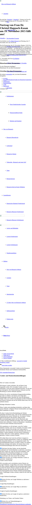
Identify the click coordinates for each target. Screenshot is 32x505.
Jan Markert (16, 58)
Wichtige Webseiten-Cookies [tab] (7, 404)
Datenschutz (6, 81)
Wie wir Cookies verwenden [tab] (7, 382)
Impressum (6, 86)
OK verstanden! (4, 372)
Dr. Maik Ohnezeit (14, 41)
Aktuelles (2, 38)
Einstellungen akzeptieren (6, 504)
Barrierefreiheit (7, 83)
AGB (4, 84)
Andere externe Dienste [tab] (6, 460)
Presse (5, 80)
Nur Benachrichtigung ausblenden (22, 504)
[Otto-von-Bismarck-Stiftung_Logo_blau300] (8, 4)
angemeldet (9, 74)
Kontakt (5, 78)
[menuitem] (19, 75)
